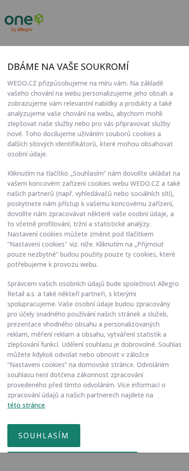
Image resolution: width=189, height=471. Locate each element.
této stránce (26, 405)
